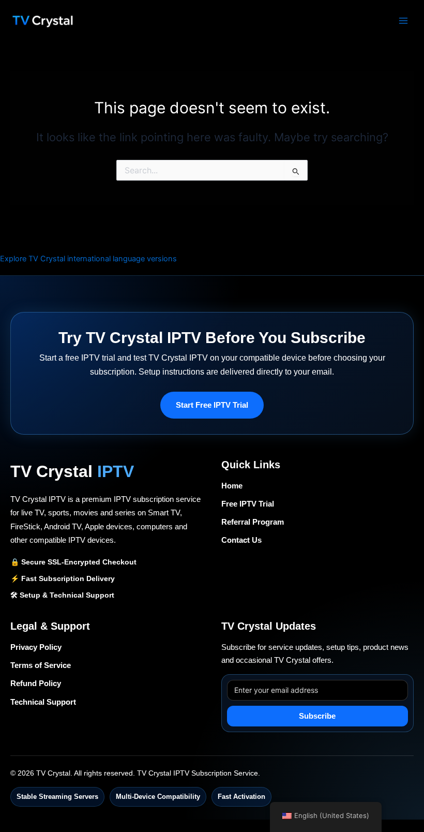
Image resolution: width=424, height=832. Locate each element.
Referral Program (252, 522)
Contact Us (241, 540)
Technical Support (43, 702)
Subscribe (317, 716)
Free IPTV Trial (247, 504)
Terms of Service (40, 665)
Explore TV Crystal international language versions (88, 258)
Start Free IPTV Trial (212, 405)
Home (232, 486)
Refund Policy (35, 683)
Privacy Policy (36, 647)
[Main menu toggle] (403, 20)
